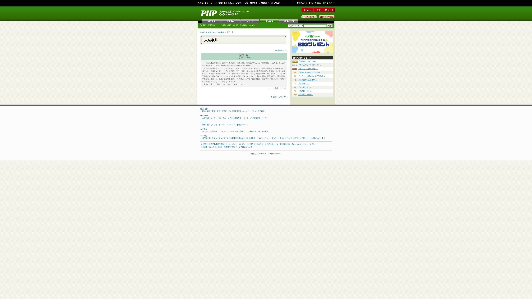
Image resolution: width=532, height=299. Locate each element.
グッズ (264, 118)
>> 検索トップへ (281, 50)
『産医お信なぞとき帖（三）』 (310, 65)
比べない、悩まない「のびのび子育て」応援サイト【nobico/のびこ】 (298, 138)
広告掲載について (245, 147)
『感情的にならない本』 (307, 61)
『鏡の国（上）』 (305, 87)
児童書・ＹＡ (227, 111)
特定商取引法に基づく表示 (211, 147)
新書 (213, 111)
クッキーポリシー (309, 144)
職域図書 (256, 118)
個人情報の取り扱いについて (290, 144)
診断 (229, 25)
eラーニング (247, 118)
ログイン (331, 3)
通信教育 (237, 118)
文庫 (218, 111)
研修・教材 (230, 21)
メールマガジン (231, 144)
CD (220, 118)
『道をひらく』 (304, 84)
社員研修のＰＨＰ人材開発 (245, 138)
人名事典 (243, 25)
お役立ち (269, 21)
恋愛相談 (211, 25)
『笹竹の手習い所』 (305, 95)
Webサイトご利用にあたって (267, 144)
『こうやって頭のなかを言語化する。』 (313, 76)
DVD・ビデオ (228, 118)
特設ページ (242, 125)
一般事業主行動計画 (229, 147)
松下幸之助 (206, 138)
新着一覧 (205, 125)
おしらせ (213, 125)
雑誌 (211, 21)
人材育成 (205, 118)
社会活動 (212, 144)
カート (330, 10)
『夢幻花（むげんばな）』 (308, 69)
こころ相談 (221, 25)
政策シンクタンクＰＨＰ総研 (223, 138)
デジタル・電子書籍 (257, 111)
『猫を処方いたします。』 (308, 80)
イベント (222, 125)
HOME (202, 32)
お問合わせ (302, 3)
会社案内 (289, 21)
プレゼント (309, 16)
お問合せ (251, 144)
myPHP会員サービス (318, 3)
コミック (244, 111)
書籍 (208, 111)
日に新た (203, 25)
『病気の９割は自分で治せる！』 (310, 72)
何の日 (235, 25)
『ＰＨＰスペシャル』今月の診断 (231, 131)
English (307, 10)
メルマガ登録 (327, 16)
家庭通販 (236, 111)
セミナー (213, 118)
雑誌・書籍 (204, 109)
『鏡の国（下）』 (305, 91)
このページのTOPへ (280, 97)
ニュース (250, 21)
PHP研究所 (225, 12)
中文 (319, 10)
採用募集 (220, 144)
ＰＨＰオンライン (263, 138)
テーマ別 (203, 136)
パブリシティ (232, 125)
